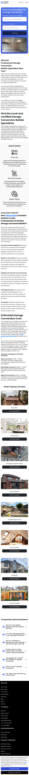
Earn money (4, 689)
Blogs (2, 699)
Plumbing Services (5, 744)
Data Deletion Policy (6, 720)
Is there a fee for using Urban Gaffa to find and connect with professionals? (13, 650)
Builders (3, 751)
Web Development (6, 753)
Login (26, 2)
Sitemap (3, 704)
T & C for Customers (6, 723)
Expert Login (4, 737)
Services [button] (20, 2)
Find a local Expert (5, 732)
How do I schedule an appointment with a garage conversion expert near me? (13, 642)
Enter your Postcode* (8, 24)
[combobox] (14, 19)
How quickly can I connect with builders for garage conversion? (12, 659)
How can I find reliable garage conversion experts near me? (13, 626)
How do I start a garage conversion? (12, 667)
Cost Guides (4, 692)
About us (3, 711)
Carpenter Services (6, 746)
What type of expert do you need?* (12, 15)
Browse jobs (4, 734)
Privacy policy (4, 715)
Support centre (5, 713)
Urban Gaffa (11, 215)
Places (2, 701)
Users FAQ (3, 696)
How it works (4, 687)
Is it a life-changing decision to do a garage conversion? (13, 634)
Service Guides (5, 694)
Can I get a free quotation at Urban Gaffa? (13, 674)
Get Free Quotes (14, 411)
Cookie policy (4, 718)
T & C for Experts (5, 725)
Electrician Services (6, 749)
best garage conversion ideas (12, 335)
